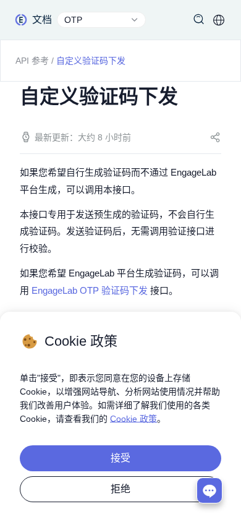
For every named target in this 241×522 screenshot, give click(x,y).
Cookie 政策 (133, 419)
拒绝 (120, 489)
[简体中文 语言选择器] (218, 19)
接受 (120, 458)
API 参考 (32, 61)
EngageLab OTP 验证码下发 (90, 290)
